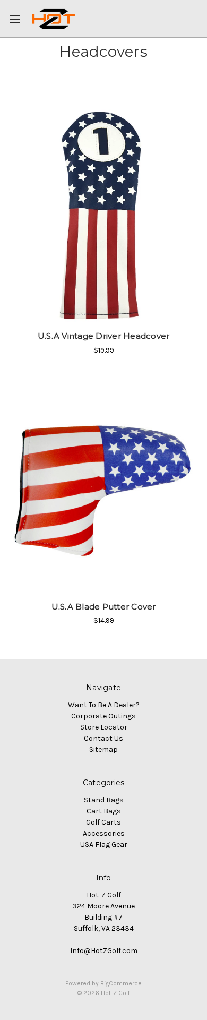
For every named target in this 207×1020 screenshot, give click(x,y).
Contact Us (103, 738)
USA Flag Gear (103, 844)
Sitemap (103, 749)
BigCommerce (121, 983)
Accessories (104, 833)
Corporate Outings (103, 716)
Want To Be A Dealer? (104, 704)
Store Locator (103, 727)
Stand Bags (104, 799)
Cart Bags (104, 811)
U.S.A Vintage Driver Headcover (104, 336)
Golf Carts (103, 822)
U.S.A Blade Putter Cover (103, 607)
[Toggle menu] (18, 18)
